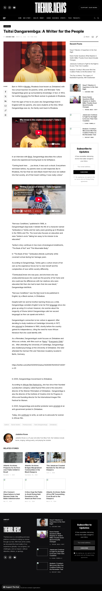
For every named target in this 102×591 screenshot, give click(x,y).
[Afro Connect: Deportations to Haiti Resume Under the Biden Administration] (13, 484)
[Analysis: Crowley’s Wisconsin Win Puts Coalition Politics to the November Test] (75, 131)
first (26, 227)
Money (42, 18)
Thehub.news (27, 424)
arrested (56, 406)
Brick (30, 157)
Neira (45, 342)
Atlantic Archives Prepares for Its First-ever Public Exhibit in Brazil (11, 469)
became (24, 96)
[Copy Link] (97, 37)
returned (18, 326)
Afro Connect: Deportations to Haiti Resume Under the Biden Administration (11, 495)
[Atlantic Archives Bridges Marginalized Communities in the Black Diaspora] (34, 457)
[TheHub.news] (51, 7)
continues (25, 415)
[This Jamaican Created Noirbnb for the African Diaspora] (56, 457)
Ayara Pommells (90, 123)
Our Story (26, 18)
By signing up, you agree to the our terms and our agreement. (84, 179)
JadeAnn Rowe (10, 37)
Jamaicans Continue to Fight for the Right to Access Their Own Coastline (90, 118)
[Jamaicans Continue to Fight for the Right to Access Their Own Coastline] (75, 117)
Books (49, 18)
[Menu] (4, 18)
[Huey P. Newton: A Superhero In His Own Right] (75, 88)
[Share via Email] (92, 37)
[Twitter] (5, 96)
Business (55, 18)
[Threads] (5, 115)
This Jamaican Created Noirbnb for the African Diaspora (55, 468)
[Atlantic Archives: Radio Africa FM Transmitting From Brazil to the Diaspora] (56, 484)
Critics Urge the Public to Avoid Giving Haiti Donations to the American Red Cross (33, 495)
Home (20, 18)
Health (35, 18)
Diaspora (7, 26)
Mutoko (27, 87)
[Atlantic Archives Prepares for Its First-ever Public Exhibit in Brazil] (13, 457)
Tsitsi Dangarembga (40, 424)
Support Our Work (89, 7)
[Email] (5, 106)
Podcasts (76, 18)
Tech (70, 18)
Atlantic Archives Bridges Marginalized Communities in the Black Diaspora (33, 469)
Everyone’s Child (55, 342)
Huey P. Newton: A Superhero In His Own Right (90, 87)
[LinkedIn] (5, 101)
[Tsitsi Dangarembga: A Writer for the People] (34, 61)
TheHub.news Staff (91, 109)
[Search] (98, 18)
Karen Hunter (15, 424)
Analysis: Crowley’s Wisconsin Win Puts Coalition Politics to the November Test (90, 131)
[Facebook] (5, 92)
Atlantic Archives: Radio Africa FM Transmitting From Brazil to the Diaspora (55, 495)
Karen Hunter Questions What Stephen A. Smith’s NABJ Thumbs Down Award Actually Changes (84, 58)
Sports (62, 18)
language (53, 305)
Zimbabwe (53, 424)
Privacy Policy (90, 179)
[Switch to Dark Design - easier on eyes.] (94, 18)
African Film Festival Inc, (32, 385)
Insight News (89, 137)
